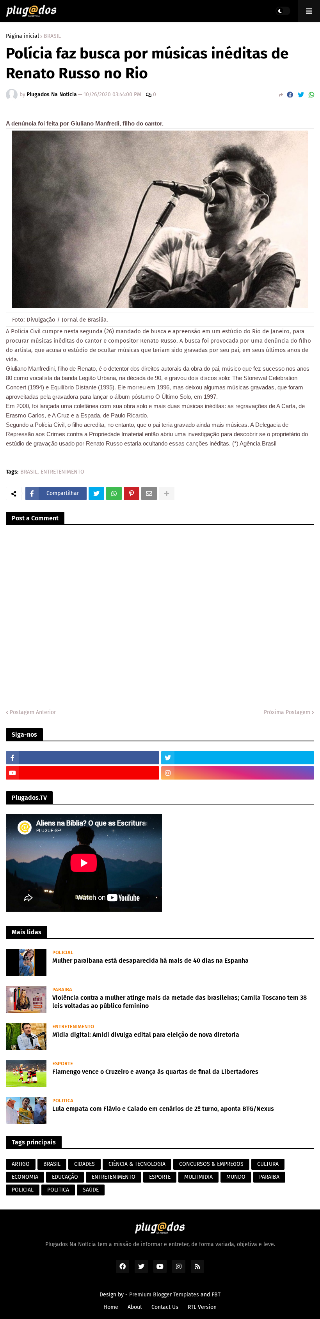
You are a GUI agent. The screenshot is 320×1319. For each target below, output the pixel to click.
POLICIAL (23, 1189)
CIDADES (84, 1164)
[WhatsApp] (311, 95)
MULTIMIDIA (198, 1177)
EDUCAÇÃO (65, 1177)
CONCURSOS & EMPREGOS (211, 1164)
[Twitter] (301, 95)
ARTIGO (21, 1164)
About (135, 1307)
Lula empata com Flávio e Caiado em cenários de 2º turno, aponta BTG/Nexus (163, 1108)
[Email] (149, 493)
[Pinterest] (131, 493)
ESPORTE (160, 1177)
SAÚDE (91, 1189)
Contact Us (164, 1307)
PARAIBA (269, 1177)
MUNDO (235, 1177)
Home (110, 1307)
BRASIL (52, 36)
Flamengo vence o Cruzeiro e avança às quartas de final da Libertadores (155, 1071)
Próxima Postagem (287, 712)
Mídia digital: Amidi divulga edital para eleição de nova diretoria (145, 1034)
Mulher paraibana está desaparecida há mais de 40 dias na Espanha (150, 960)
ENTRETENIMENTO (62, 472)
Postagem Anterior (33, 712)
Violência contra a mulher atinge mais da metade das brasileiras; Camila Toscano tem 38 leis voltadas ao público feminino (179, 1002)
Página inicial (22, 36)
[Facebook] (290, 95)
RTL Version (202, 1307)
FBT (216, 1294)
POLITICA (58, 1189)
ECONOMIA (25, 1177)
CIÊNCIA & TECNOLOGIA (136, 1164)
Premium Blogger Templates (164, 1294)
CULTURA (268, 1164)
